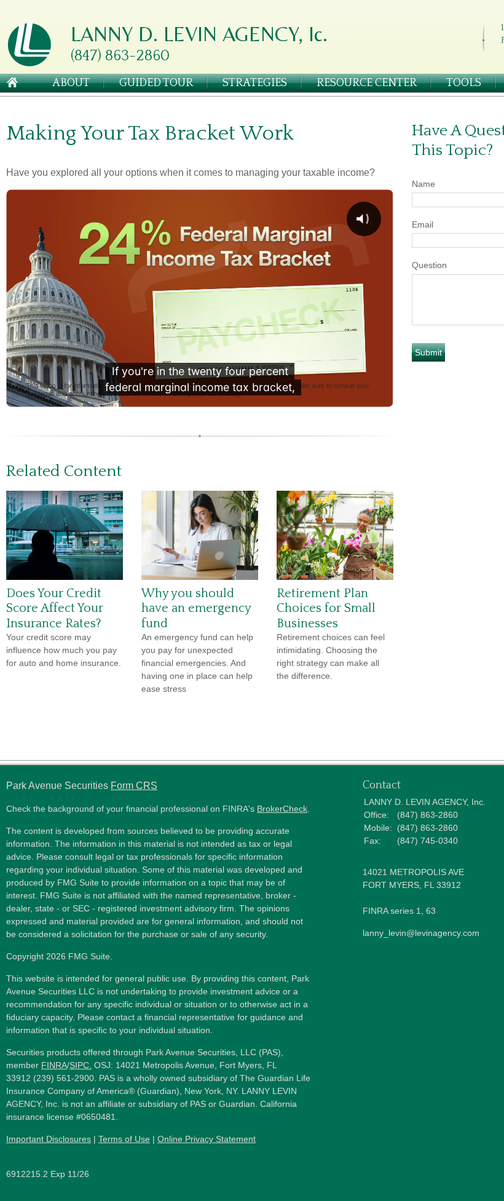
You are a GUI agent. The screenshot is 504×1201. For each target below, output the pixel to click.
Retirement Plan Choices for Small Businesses (326, 608)
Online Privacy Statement (206, 1139)
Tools (463, 83)
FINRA (54, 1065)
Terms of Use (124, 1139)
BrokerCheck (282, 809)
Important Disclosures (48, 1139)
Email (422, 224)
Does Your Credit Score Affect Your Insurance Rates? (54, 608)
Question (429, 265)
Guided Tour (156, 83)
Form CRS (134, 785)
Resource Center (367, 83)
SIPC (79, 1065)
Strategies (254, 83)
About (71, 83)
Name (423, 184)
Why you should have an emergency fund (196, 608)
